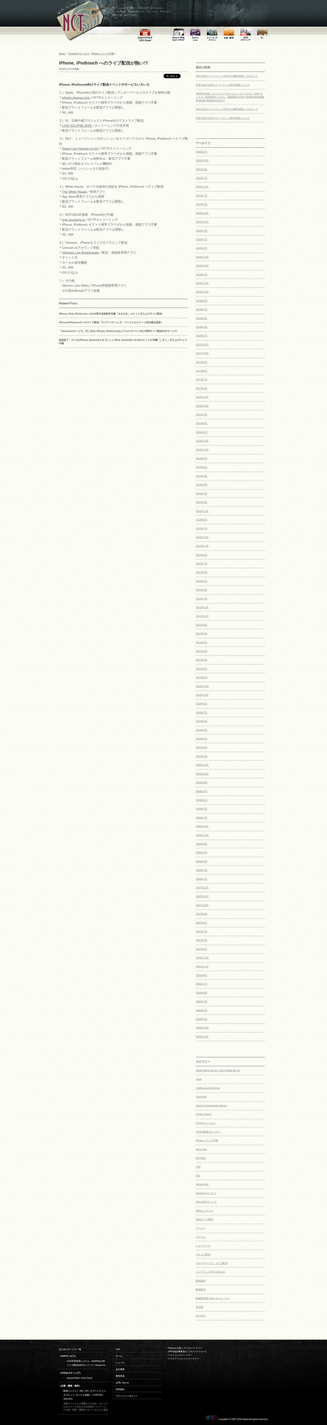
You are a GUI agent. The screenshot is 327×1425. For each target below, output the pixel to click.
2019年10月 (202, 265)
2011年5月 (201, 642)
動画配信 (201, 1289)
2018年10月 (202, 292)
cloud (199, 1079)
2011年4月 (201, 651)
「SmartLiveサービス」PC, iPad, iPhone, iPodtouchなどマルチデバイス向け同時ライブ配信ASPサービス (118, 331)
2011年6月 (201, 633)
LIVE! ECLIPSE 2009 (76, 125)
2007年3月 (201, 949)
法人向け (201, 1315)
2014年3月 (201, 484)
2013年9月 (201, 519)
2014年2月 (201, 493)
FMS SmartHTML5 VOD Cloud (145, 29)
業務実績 (120, 1376)
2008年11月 (202, 835)
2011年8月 (201, 625)
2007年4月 (201, 940)
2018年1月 (201, 335)
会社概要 (120, 1369)
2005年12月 (202, 1027)
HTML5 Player (203, 1114)
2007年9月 (201, 914)
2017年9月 (201, 362)
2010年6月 (201, 721)
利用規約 (120, 1389)
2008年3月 (201, 861)
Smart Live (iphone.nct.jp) (80, 148)
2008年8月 (201, 844)
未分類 (199, 1307)
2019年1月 (201, 274)
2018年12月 (202, 283)
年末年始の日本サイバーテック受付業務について (223, 85)
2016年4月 (201, 423)
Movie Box (201, 1149)
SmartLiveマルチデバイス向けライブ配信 (195, 32)
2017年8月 (201, 370)
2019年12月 (202, 257)
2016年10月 (202, 406)
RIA (198, 1175)
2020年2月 (201, 248)
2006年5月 (201, 1001)
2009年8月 (201, 791)
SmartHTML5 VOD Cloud (79, 1378)
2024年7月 (201, 195)
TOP (118, 1349)
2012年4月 (201, 581)
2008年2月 (201, 870)
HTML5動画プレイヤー (208, 1131)
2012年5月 (201, 572)
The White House (74, 191)
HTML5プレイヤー (206, 1123)
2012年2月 (201, 589)
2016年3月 (201, 432)
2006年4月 (201, 1010)
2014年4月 (201, 476)
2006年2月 (201, 1019)
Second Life (202, 1184)
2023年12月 (202, 213)
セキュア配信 (203, 1254)
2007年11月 (202, 896)
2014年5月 (201, 467)
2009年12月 (202, 765)
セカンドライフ (262, 27)
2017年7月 (201, 379)
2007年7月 (201, 931)
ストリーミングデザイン (212, 29)
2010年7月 (201, 712)
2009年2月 (201, 808)
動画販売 (201, 1280)
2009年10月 (202, 774)
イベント (201, 1228)
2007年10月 (202, 905)
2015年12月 (202, 441)
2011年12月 (202, 607)
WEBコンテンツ (204, 1210)
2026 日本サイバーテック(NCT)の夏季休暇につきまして (227, 76)
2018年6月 (201, 318)
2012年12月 (202, 537)
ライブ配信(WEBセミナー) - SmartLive (86, 1365)
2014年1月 (201, 502)
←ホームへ (79, 2)
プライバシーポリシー (127, 1396)
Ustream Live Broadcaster (80, 252)
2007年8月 (201, 922)
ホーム (119, 1356)
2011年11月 (202, 616)
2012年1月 (201, 598)
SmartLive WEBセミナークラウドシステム (178, 32)
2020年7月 (201, 230)
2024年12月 (202, 186)
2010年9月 (201, 703)
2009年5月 (201, 800)
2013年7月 (201, 528)
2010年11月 (202, 695)
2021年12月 (202, 222)
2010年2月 (201, 756)
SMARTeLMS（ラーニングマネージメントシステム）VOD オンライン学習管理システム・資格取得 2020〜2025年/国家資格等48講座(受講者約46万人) (230, 97)
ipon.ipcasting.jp (73, 219)
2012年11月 (202, 546)
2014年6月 (201, 458)
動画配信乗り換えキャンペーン (213, 1298)
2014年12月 (202, 449)
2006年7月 (201, 984)
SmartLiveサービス (79, 53)
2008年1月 (201, 879)
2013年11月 (202, 511)
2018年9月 (201, 300)
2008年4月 (201, 852)
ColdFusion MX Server (208, 1088)
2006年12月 (202, 957)
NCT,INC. (201, 1158)
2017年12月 (202, 344)
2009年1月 (201, 817)
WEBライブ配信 (204, 1219)
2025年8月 (201, 169)
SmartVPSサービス (206, 1201)
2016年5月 (201, 414)
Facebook (201, 1096)
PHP (198, 1167)
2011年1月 (201, 677)
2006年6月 (201, 992)
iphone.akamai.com (76, 97)
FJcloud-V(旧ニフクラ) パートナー (185, 1348)
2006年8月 (201, 975)
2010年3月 (201, 747)
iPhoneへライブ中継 (103, 53)
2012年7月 (201, 563)
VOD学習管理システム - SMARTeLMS (86, 1361)
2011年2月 (201, 668)
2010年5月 (201, 730)
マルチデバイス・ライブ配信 (212, 1263)
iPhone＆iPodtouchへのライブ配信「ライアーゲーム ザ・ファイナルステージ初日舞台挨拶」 (111, 322)
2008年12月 (202, 826)
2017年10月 (202, 353)
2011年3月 (201, 659)
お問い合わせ (122, 1382)
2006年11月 (202, 966)
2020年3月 (201, 239)
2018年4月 (201, 327)
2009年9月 (201, 782)
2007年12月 (202, 887)
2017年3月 (201, 388)
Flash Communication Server (211, 1105)
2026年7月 (201, 152)
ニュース (120, 1362)
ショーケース (203, 1245)
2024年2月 (201, 204)
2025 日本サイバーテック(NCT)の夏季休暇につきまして (227, 109)
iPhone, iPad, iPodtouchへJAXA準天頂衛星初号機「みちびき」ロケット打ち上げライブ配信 (110, 313)
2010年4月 (201, 738)
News (62, 53)
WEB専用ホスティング (245, 27)
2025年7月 (201, 178)
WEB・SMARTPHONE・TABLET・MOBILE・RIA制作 (228, 33)
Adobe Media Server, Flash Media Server (218, 1070)
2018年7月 (201, 309)
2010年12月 (202, 686)
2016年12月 (202, 397)
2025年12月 (202, 160)
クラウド (201, 1237)
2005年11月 (202, 1036)
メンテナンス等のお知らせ (210, 1271)
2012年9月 (201, 555)
